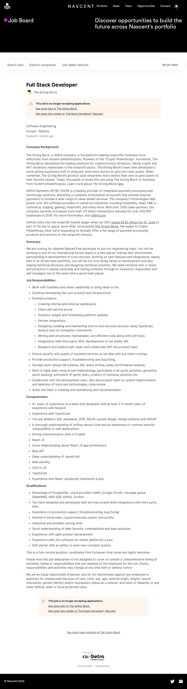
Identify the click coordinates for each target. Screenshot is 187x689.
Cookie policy (102, 666)
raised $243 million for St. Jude (133, 222)
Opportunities (146, 6)
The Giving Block (107, 226)
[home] (36, 6)
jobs (15, 65)
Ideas (116, 6)
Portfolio (102, 6)
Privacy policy (85, 666)
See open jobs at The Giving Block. (57, 108)
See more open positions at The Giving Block (93, 632)
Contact (165, 6)
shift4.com (98, 215)
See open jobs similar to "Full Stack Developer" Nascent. (70, 113)
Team (128, 6)
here (120, 184)
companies (42, 65)
